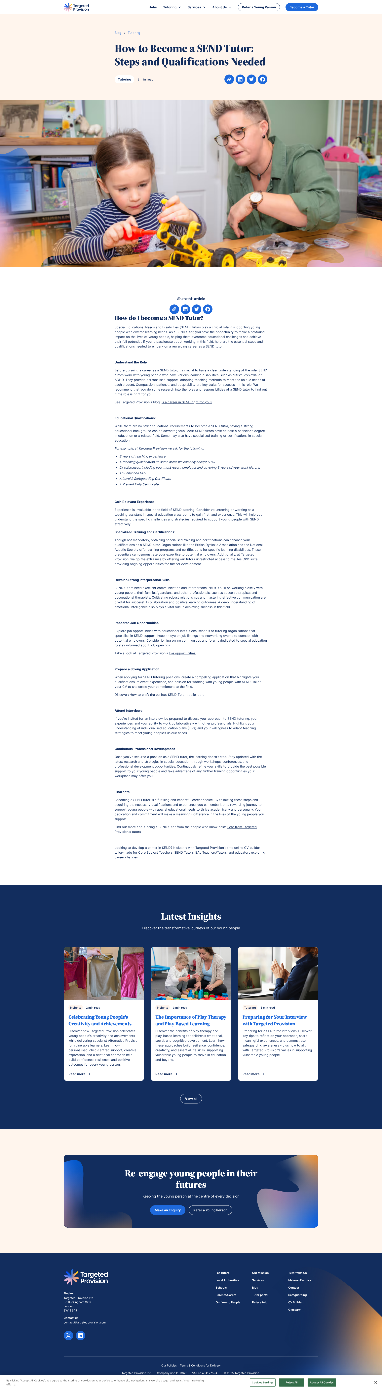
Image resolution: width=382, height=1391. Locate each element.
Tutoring (134, 33)
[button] (172, 7)
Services (258, 1280)
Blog (118, 33)
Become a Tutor (301, 7)
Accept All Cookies (322, 1382)
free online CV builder (243, 848)
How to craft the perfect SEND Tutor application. (167, 695)
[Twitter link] (68, 1335)
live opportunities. (182, 653)
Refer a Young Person (259, 7)
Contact (293, 1287)
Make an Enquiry (168, 1210)
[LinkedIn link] (80, 1335)
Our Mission (260, 1272)
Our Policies (169, 1365)
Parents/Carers (226, 1295)
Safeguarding (297, 1295)
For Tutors (223, 1272)
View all (191, 1099)
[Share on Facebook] (251, 79)
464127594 (209, 1373)
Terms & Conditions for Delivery (200, 1365)
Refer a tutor (260, 1302)
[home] (76, 7)
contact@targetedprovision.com (85, 1322)
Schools (221, 1287)
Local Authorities (227, 1280)
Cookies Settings (262, 1382)
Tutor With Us (297, 1272)
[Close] (375, 1382)
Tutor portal (260, 1295)
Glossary (294, 1309)
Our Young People (228, 1302)
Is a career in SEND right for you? (187, 402)
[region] (191, 1383)
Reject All (291, 1382)
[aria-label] (240, 79)
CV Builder (295, 1302)
